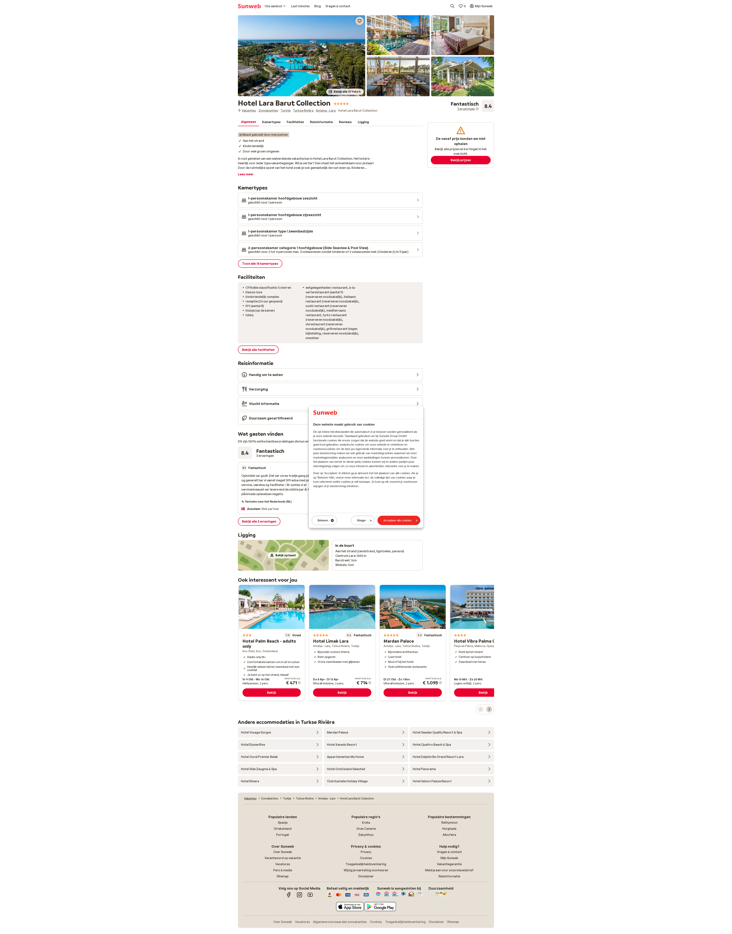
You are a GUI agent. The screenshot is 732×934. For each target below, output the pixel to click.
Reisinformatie (449, 876)
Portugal (282, 835)
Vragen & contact (449, 852)
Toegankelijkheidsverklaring (366, 864)
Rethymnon (449, 822)
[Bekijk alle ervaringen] (472, 106)
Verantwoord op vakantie (283, 858)
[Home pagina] (249, 6)
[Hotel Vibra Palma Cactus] (483, 643)
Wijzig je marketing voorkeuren (366, 870)
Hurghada (449, 829)
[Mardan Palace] (413, 643)
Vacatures (282, 864)
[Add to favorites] (359, 21)
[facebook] (289, 897)
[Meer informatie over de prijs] (299, 682)
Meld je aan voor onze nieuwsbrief (449, 870)
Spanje (282, 822)
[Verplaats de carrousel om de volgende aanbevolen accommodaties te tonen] (489, 709)
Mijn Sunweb (449, 858)
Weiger (361, 520)
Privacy (366, 852)
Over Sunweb (282, 852)
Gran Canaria (366, 829)
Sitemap (283, 876)
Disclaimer (366, 876)
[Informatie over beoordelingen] (477, 109)
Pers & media (282, 870)
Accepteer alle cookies (397, 520)
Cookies (366, 858)
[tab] (248, 122)
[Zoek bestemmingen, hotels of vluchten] (452, 6)
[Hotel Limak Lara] (342, 643)
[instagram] (299, 897)
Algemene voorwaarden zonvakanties (340, 922)
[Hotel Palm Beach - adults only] (272, 643)
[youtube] (310, 897)
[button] (301, 55)
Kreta (366, 822)
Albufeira (449, 835)
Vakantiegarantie (449, 864)
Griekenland (282, 829)
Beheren (323, 520)
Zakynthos (366, 835)
